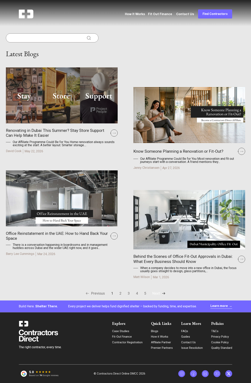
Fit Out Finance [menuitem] (160, 14)
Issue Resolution (192, 348)
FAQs (184, 331)
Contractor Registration (127, 342)
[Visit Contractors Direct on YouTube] (217, 373)
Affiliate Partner (161, 342)
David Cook (14, 151)
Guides (185, 336)
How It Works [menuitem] (135, 14)
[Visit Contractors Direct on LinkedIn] (205, 373)
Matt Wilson (141, 277)
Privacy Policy (220, 336)
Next (156, 293)
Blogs (154, 331)
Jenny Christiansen (146, 168)
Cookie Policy (220, 342)
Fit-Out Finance (122, 336)
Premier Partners (162, 348)
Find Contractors (215, 14)
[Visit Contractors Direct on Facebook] (193, 373)
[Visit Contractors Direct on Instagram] (181, 373)
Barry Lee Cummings (20, 254)
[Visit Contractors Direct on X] (228, 373)
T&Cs (214, 331)
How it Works (159, 336)
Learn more (221, 306)
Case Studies (120, 331)
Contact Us (185, 14)
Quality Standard (221, 348)
